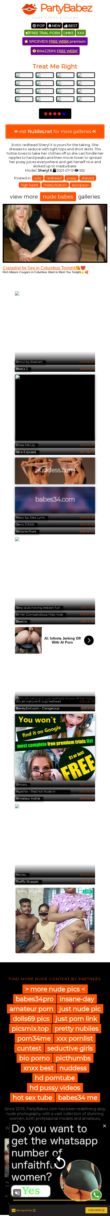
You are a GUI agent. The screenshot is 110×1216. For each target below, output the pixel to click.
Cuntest (29, 1048)
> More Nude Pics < (55, 989)
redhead (54, 178)
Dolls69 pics (31, 1019)
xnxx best (38, 1068)
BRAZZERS (57, 51)
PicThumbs (73, 1058)
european (80, 185)
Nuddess (73, 1068)
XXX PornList (75, 1038)
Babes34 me (77, 1097)
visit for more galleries (55, 131)
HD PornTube (55, 1078)
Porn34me (34, 1038)
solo (37, 178)
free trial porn (45, 33)
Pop (40, 25)
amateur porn (31, 1009)
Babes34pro (35, 999)
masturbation (55, 185)
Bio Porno (34, 1058)
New (56, 25)
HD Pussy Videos (55, 1088)
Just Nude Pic (80, 1009)
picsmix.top (30, 1028)
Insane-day (77, 999)
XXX (80, 33)
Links (69, 33)
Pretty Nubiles (77, 1028)
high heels (29, 185)
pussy (71, 178)
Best (72, 25)
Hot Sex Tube (32, 1097)
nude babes (58, 196)
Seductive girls (70, 1048)
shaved (87, 178)
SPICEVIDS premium (57, 41)
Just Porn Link (76, 1019)
